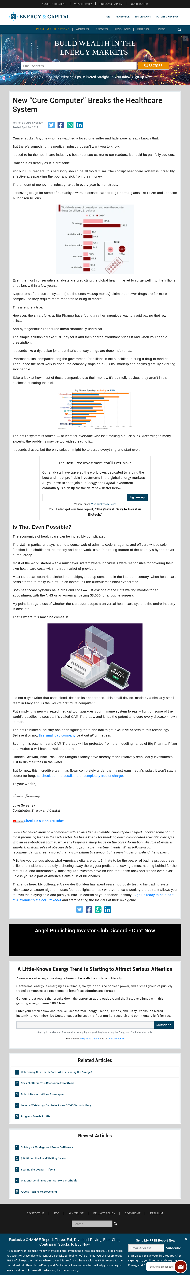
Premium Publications (52, 29)
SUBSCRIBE (153, 65)
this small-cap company (57, 735)
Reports (102, 29)
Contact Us (35, 1213)
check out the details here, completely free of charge (82, 776)
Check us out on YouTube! (44, 821)
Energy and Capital (89, 1038)
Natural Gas (143, 16)
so (39, 776)
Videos (161, 29)
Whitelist (76, 1213)
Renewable (123, 16)
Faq (56, 1213)
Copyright (132, 1213)
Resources (122, 29)
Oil (108, 16)
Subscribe (163, 1025)
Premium (156, 1213)
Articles (82, 29)
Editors (143, 29)
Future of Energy (167, 16)
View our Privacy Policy (103, 504)
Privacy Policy (116, 1038)
